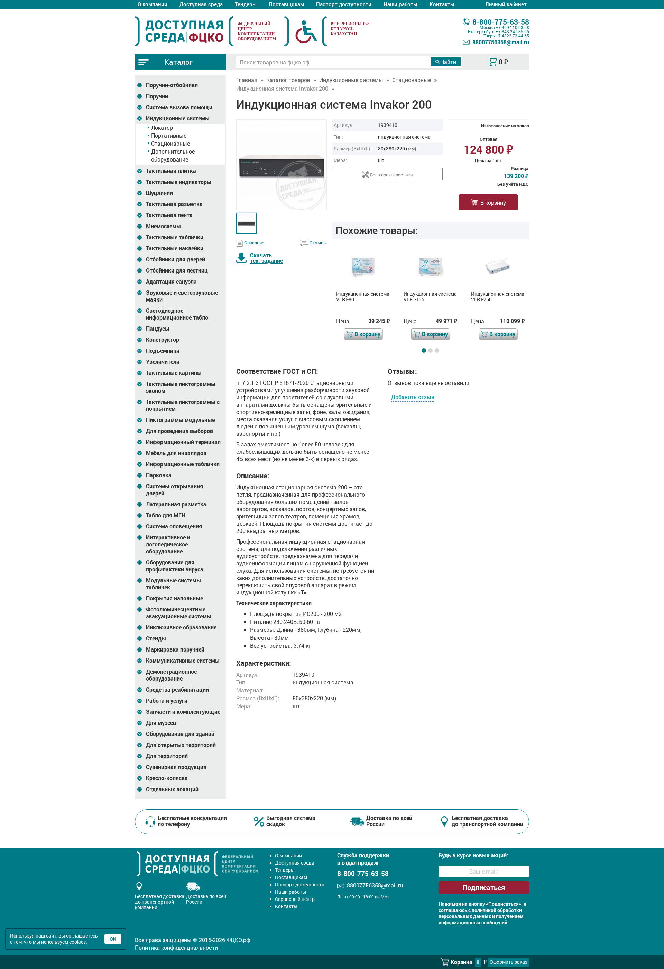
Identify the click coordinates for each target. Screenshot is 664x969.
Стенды (156, 638)
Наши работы (400, 4)
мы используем (50, 942)
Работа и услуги (166, 700)
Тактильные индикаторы (178, 181)
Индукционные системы (178, 118)
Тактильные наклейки (174, 248)
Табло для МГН (165, 515)
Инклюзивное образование (181, 627)
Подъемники (162, 350)
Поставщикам (286, 4)
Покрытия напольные (174, 598)
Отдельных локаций (172, 789)
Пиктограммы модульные (180, 419)
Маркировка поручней (175, 649)
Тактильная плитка (171, 170)
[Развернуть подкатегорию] (139, 85)
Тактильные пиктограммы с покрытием (183, 405)
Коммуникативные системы (183, 660)
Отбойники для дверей (175, 259)
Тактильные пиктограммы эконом (180, 387)
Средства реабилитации (177, 689)
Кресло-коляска (167, 778)
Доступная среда (201, 4)
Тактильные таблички (174, 237)
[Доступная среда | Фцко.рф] (184, 31)
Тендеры (246, 4)
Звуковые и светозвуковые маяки (182, 296)
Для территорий (167, 756)
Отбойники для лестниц (177, 270)
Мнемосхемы (163, 226)
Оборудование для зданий (180, 733)
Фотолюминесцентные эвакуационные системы (178, 613)
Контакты (442, 4)
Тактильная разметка (174, 204)
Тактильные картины (174, 372)
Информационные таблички (183, 464)
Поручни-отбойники (172, 85)
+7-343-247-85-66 (512, 31)
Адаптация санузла (171, 281)
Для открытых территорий (181, 744)
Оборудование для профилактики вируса (174, 566)
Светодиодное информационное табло (177, 314)
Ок (113, 938)
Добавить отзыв (412, 396)
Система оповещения (174, 526)
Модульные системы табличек (173, 584)
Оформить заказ (508, 962)
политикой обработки (497, 910)
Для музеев (161, 722)
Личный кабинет (506, 4)
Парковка (159, 475)
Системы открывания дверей (174, 490)
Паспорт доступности (343, 4)
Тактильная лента (169, 215)
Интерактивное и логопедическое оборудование (168, 544)
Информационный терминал (183, 442)
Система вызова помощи (179, 107)
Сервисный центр (295, 899)
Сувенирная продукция (176, 767)
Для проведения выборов (179, 430)
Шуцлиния (159, 193)
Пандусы (157, 328)
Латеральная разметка (176, 504)
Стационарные (170, 143)
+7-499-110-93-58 (512, 27)
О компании (152, 4)
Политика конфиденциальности (176, 947)
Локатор (162, 127)
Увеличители (162, 361)
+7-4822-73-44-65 (512, 36)
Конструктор (162, 339)
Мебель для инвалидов (176, 453)
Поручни (157, 96)
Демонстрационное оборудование (171, 675)
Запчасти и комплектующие (183, 711)
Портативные (168, 135)
